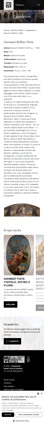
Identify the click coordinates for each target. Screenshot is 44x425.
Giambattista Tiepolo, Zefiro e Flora (17, 282)
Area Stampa (9, 386)
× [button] (41, 393)
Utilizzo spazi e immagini (14, 389)
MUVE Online (17, 30)
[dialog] (22, 408)
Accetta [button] (8, 415)
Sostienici (7, 383)
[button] (39, 5)
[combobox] (38, 393)
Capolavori (30, 30)
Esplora (10, 304)
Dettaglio (10, 410)
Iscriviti (14, 341)
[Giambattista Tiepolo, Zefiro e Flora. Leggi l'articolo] (19, 255)
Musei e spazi (9, 380)
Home (6, 30)
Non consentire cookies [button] (28, 415)
